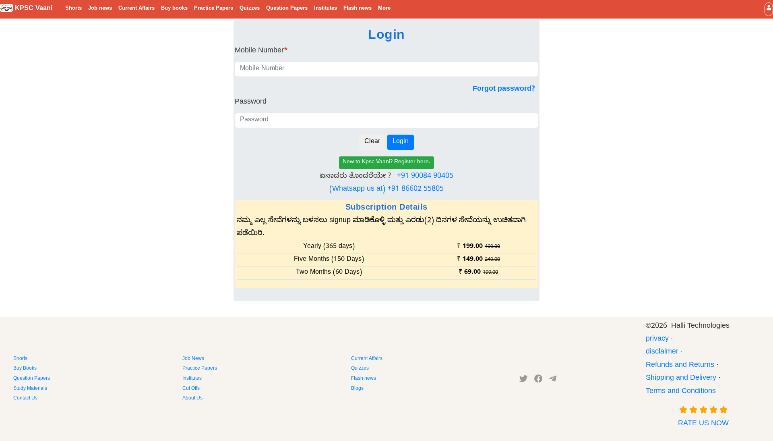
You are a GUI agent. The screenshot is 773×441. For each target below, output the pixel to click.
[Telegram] (552, 380)
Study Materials (30, 389)
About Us (192, 398)
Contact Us (25, 398)
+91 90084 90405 (425, 177)
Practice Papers (213, 8)
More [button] (384, 8)
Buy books (174, 8)
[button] (769, 9)
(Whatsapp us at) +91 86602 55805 (386, 190)
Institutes (325, 8)
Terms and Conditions (681, 392)
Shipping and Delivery (681, 379)
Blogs (357, 389)
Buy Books (25, 369)
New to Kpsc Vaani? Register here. (386, 162)
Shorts (73, 8)
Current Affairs (136, 8)
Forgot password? (504, 90)
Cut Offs (191, 389)
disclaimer (662, 352)
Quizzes (250, 8)
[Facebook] (538, 380)
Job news (100, 8)
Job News (193, 359)
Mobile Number (261, 51)
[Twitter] (523, 380)
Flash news (357, 8)
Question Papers (287, 8)
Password (251, 103)
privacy (657, 340)
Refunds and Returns (680, 366)
